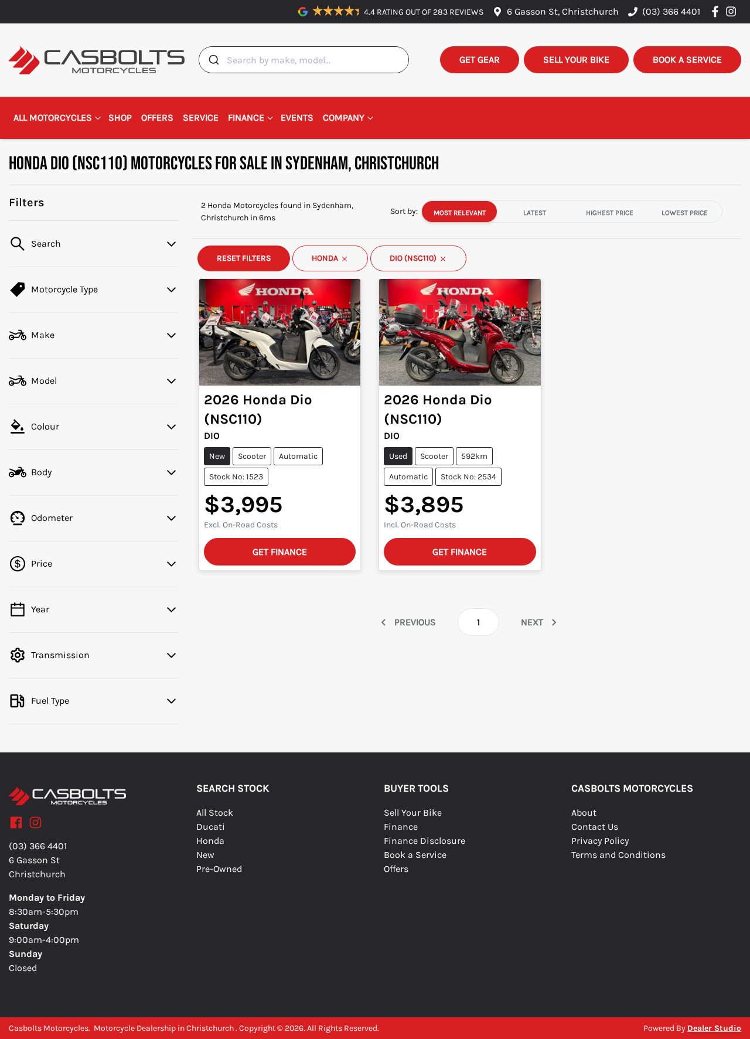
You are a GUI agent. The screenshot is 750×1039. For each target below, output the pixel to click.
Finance (246, 117)
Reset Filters (244, 259)
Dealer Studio (714, 1028)
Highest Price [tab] (609, 213)
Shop (120, 117)
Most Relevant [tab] (460, 213)
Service (201, 117)
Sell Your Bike (413, 812)
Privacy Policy (600, 840)
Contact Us (594, 826)
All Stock (214, 812)
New (205, 854)
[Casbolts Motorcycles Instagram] (733, 11)
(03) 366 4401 (671, 11)
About (583, 812)
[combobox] (304, 59)
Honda (210, 840)
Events (297, 117)
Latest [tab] (534, 213)
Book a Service (415, 854)
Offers (157, 117)
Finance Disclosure (424, 840)
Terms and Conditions (618, 854)
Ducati (210, 826)
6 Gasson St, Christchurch (563, 11)
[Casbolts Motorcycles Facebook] (717, 11)
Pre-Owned (219, 868)
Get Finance (280, 551)
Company (343, 117)
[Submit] (213, 60)
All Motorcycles (52, 117)
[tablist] (571, 211)
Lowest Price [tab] (685, 213)
